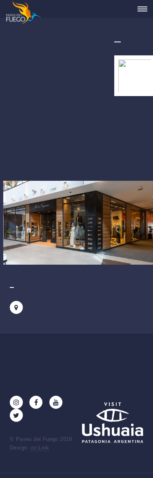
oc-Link (40, 448)
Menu (140, 9)
